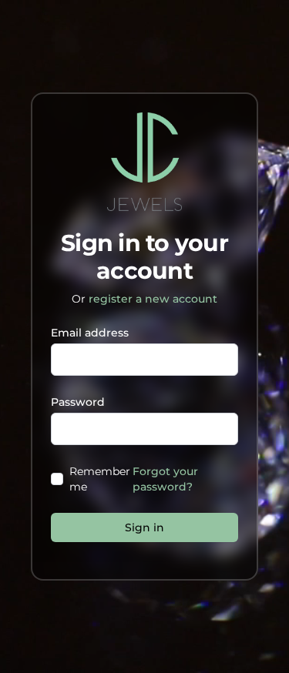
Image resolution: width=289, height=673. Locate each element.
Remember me (99, 479)
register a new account (153, 299)
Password (78, 402)
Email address (90, 333)
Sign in (144, 527)
